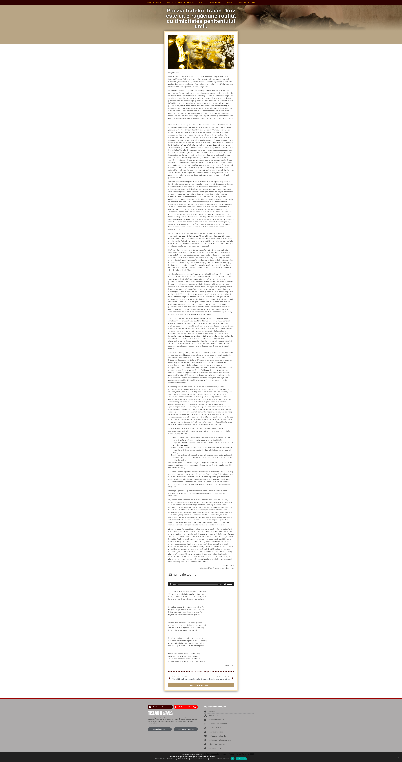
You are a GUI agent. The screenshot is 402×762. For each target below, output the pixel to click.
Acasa (149, 2)
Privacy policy (241, 759)
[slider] (230, 584)
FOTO (201, 2)
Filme (180, 2)
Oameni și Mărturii (215, 2)
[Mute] (225, 584)
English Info (242, 2)
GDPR (253, 2)
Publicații (190, 2)
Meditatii (170, 2)
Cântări (158, 2)
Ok (232, 759)
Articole (229, 2)
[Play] (171, 584)
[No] (398, 757)
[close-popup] (229, 719)
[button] (160, 707)
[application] (201, 584)
